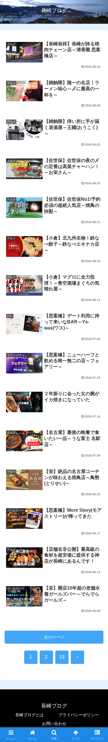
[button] (97, 671)
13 (62, 656)
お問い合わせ (54, 723)
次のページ (54, 637)
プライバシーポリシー (78, 714)
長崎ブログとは (29, 714)
